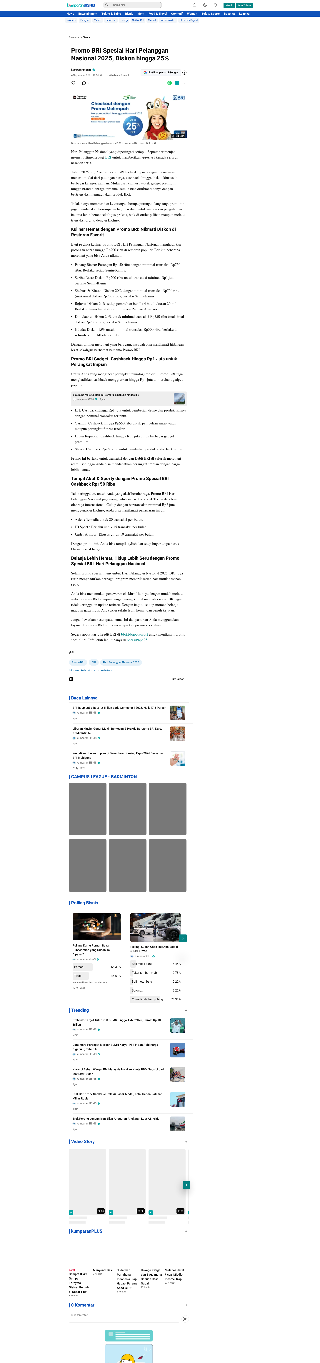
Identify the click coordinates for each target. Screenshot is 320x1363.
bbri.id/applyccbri (134, 634)
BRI (108, 157)
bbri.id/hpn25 (137, 639)
